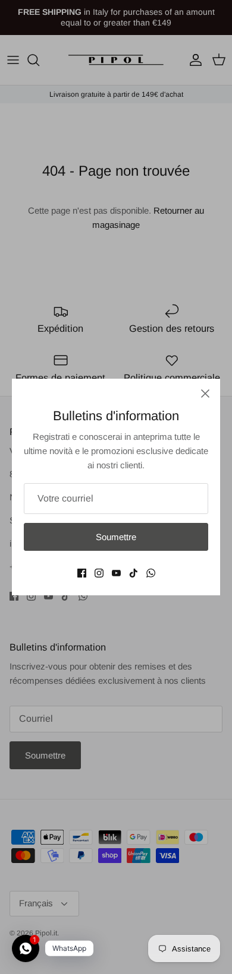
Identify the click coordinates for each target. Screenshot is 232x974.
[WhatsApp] (150, 573)
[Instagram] (99, 573)
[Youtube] (116, 573)
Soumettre (116, 537)
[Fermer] (205, 393)
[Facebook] (81, 573)
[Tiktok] (133, 573)
